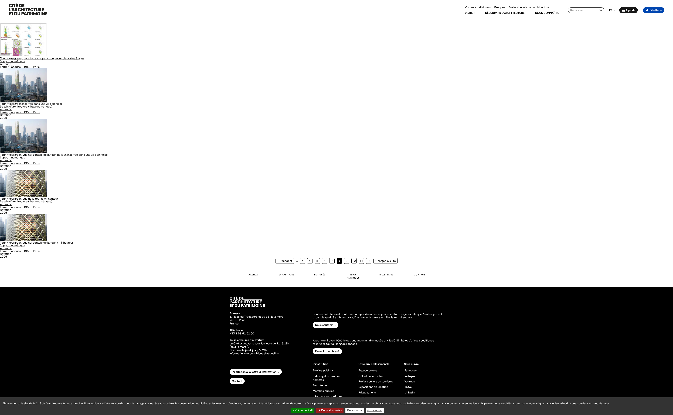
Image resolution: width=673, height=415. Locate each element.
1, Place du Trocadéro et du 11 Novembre (256, 317)
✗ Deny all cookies (330, 410)
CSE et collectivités (370, 376)
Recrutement (321, 385)
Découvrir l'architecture (505, 13)
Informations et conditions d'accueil (253, 353)
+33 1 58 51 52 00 (242, 333)
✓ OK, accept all (302, 410)
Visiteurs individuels (478, 7)
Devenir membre (325, 351)
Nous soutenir (324, 325)
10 (354, 261)
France (234, 323)
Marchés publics (323, 391)
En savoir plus (374, 410)
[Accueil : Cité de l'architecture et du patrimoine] (28, 9)
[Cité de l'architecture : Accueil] (247, 307)
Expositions (286, 274)
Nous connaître (547, 13)
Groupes (499, 7)
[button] (668, 62)
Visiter (470, 13)
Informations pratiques (327, 396)
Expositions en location (373, 387)
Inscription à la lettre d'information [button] (254, 372)
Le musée (320, 274)
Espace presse (367, 370)
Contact (419, 274)
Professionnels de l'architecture (528, 7)
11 (362, 261)
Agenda (630, 10)
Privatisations (367, 392)
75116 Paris (237, 320)
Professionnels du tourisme (375, 381)
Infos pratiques (353, 276)
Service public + (323, 370)
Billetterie (656, 10)
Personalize (354, 410)
